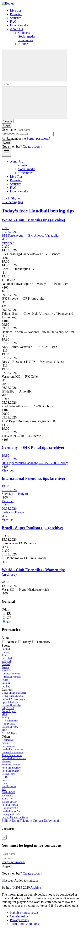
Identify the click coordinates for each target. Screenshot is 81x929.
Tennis (5, 655)
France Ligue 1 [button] (9, 711)
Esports (5, 667)
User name (9, 129)
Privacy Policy (19, 920)
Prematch (16, 14)
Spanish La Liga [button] (10, 702)
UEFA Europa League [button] (12, 695)
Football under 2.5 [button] (11, 811)
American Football (11, 673)
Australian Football (11, 676)
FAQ (13, 21)
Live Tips (16, 176)
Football (6, 648)
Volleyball (6, 661)
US (9, 622)
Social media (26, 36)
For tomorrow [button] (9, 746)
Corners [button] (6, 780)
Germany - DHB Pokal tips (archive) (33, 447)
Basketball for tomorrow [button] (14, 758)
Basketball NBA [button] (10, 726)
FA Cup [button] (5, 717)
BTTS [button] (5, 777)
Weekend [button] (6, 761)
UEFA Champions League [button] (14, 692)
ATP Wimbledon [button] (10, 720)
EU (9, 613)
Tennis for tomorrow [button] (12, 755)
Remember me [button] (16, 138)
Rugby (5, 679)
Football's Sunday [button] (10, 770)
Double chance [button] (9, 786)
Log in (6, 198)
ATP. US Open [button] (9, 733)
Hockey (5, 652)
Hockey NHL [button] (8, 723)
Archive (35, 887)
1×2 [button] (4, 789)
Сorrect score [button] (8, 773)
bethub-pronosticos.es (24, 912)
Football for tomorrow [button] (13, 749)
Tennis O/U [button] (7, 798)
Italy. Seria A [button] (8, 708)
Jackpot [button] (5, 743)
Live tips (15, 10)
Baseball (6, 664)
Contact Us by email (46, 820)
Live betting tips (12, 202)
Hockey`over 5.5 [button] (10, 807)
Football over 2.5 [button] (10, 804)
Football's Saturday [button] (11, 767)
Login (6, 142)
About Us (16, 29)
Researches (25, 40)
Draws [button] (5, 783)
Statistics (15, 18)
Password (8, 134)
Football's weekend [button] (11, 764)
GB (9, 617)
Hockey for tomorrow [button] (12, 752)
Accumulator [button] (8, 739)
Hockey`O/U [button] (8, 795)
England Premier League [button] (14, 699)
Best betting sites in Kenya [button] (15, 817)
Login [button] (6, 125)
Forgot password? (38, 138)
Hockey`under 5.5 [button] (11, 814)
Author (23, 44)
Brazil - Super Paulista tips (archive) (32, 528)
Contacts (24, 32)
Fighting (6, 686)
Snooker (6, 682)
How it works (19, 25)
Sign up (16, 198)
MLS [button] (4, 714)
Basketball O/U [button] (9, 801)
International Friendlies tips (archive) (33, 478)
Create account (32, 146)
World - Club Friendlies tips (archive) (33, 220)
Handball (6, 670)
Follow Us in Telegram (17, 820)
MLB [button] (4, 730)
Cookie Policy (19, 916)
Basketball (7, 658)
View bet (8, 243)
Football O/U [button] (8, 792)
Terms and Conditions (24, 923)
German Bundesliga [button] (11, 705)
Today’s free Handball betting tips (38, 210)
